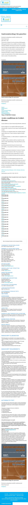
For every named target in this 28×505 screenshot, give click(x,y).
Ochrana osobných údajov (10, 495)
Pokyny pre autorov (5, 112)
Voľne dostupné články (6, 110)
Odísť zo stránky (5, 10)
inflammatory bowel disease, (7, 169)
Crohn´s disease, (17, 169)
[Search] (26, 26)
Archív (2, 109)
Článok (2, 107)
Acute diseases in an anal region (8, 190)
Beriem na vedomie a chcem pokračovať (19, 10)
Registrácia (8, 16)
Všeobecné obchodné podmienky (16, 494)
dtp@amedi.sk (7, 270)
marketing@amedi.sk (8, 275)
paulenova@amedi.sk (8, 266)
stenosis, (23, 169)
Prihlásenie (3, 16)
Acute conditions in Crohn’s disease (8, 188)
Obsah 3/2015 (4, 108)
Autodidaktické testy (5, 113)
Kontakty (6, 494)
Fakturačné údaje (19, 495)
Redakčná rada (4, 111)
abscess (3, 171)
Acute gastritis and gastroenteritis (8, 180)
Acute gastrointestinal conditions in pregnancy (11, 186)
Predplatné (3, 103)
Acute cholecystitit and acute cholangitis (9, 184)
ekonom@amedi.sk (8, 282)
